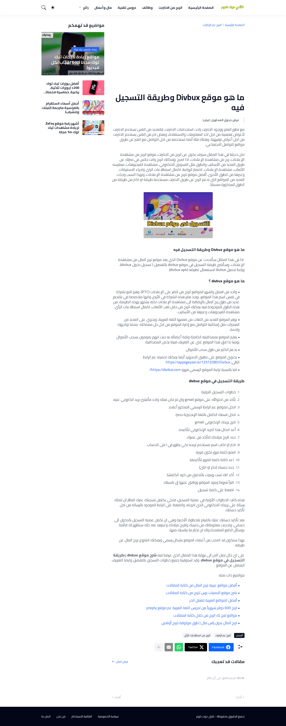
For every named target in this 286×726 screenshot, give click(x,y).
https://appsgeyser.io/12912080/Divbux (198, 362)
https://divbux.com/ (164, 369)
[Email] (169, 647)
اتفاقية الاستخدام (81, 716)
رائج (86, 7)
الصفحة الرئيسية (201, 7)
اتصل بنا (45, 716)
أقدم (118, 697)
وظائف (147, 7)
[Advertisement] (178, 59)
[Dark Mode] (55, 7)
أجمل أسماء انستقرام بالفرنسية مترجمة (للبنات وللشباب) (60, 107)
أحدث (239, 697)
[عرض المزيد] (159, 647)
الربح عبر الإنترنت (212, 25)
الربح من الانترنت (170, 7)
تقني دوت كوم (205, 716)
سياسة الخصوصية (108, 716)
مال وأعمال (103, 7)
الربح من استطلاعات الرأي (197, 635)
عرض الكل (122, 661)
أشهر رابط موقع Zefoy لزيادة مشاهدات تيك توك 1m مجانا (62, 127)
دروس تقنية (127, 7)
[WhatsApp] (179, 647)
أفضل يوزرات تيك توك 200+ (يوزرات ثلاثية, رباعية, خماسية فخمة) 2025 (62, 87)
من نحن (61, 716)
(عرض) (206, 120)
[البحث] (45, 7)
